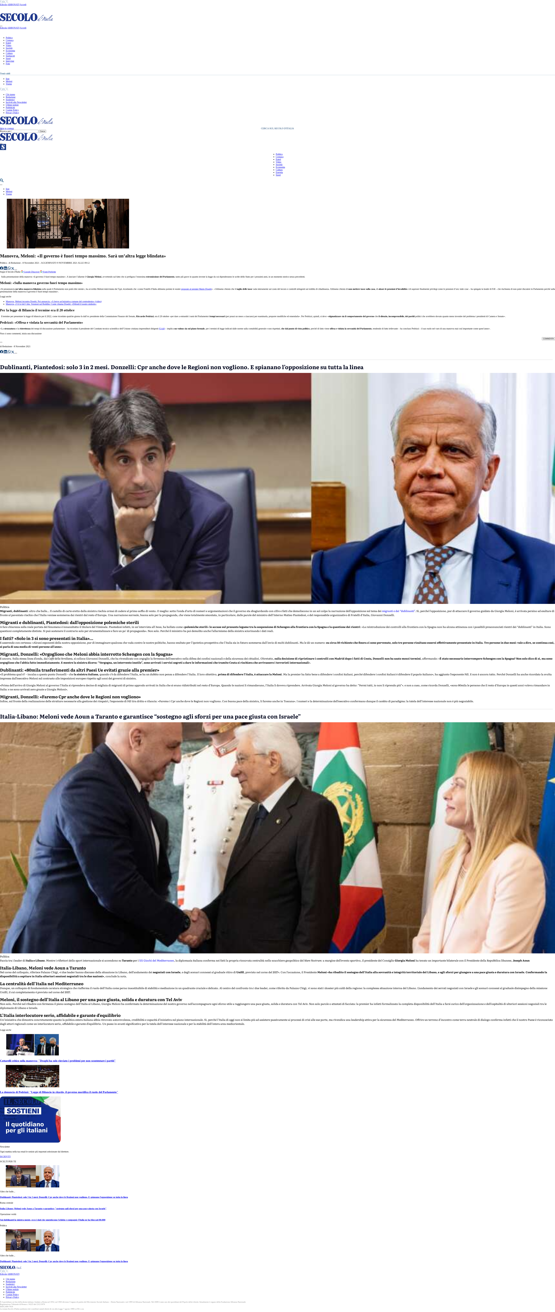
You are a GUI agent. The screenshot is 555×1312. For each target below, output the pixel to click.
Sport (8, 58)
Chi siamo (10, 94)
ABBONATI (13, 4)
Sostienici (10, 99)
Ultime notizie (12, 105)
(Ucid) (162, 328)
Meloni (9, 81)
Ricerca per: (5, 131)
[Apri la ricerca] (1, 181)
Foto (8, 63)
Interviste (10, 61)
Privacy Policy (12, 112)
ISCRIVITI (5, 1156)
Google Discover (31, 272)
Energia (279, 172)
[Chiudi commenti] (1, 342)
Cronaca (9, 40)
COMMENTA (548, 339)
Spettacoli (10, 56)
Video (8, 45)
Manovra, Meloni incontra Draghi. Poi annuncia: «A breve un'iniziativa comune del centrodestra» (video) (54, 301)
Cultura (9, 53)
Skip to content (7, 128)
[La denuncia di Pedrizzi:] (32, 1086)
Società (9, 48)
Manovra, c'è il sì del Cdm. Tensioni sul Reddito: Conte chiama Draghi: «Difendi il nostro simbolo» (51, 304)
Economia (10, 50)
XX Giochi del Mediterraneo (156, 960)
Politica (9, 37)
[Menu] (1, 143)
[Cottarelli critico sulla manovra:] (32, 1055)
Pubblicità (10, 107)
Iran (7, 78)
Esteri (8, 43)
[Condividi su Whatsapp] (9, 269)
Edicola (3, 4)
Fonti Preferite (49, 272)
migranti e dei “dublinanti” (398, 611)
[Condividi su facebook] (2, 269)
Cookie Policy (12, 110)
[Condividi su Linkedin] (6, 269)
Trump (9, 84)
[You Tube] (3, 2)
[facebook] (1, 2)
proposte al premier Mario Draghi (196, 289)
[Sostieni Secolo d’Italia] (30, 1142)
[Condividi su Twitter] (13, 269)
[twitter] (6, 2)
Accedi (23, 4)
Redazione (10, 97)
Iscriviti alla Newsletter (16, 102)
